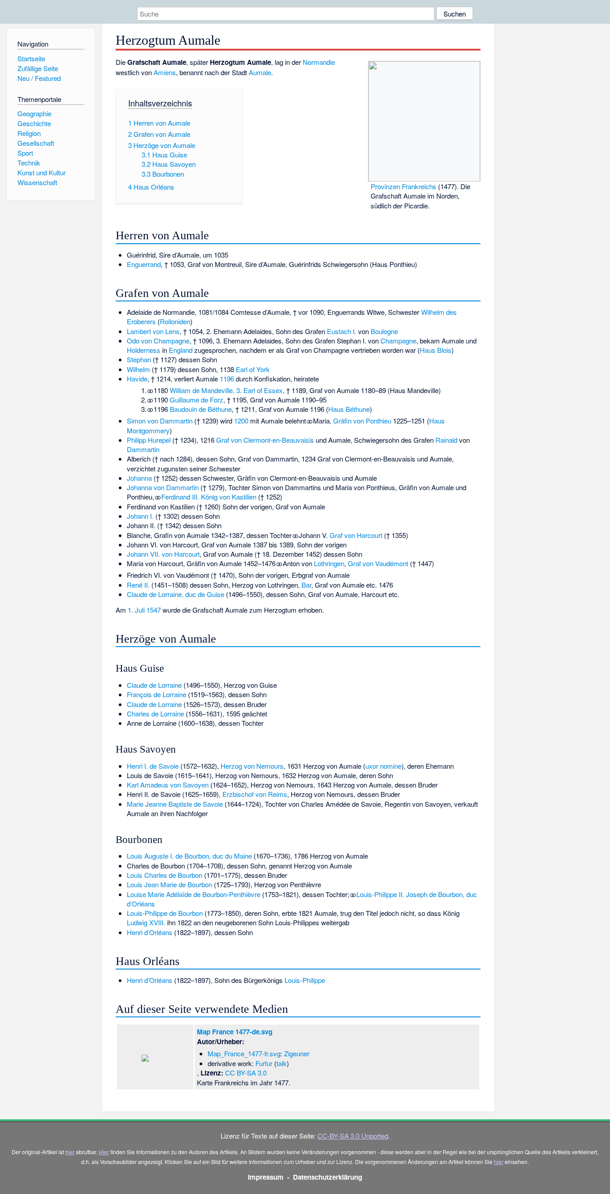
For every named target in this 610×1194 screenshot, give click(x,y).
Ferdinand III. (180, 496)
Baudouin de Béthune (201, 409)
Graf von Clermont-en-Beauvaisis (265, 440)
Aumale (260, 72)
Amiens (165, 72)
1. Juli (136, 609)
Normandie (319, 62)
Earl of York (253, 369)
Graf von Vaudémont (378, 563)
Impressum (266, 1177)
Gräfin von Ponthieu (362, 420)
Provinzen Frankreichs (403, 186)
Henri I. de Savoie (153, 766)
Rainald (446, 440)
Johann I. (140, 516)
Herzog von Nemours (252, 766)
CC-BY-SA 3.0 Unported (353, 1135)
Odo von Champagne (158, 340)
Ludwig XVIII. (146, 922)
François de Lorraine (156, 694)
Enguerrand (144, 264)
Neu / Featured (39, 78)
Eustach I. (341, 331)
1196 (227, 378)
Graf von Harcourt (356, 535)
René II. (138, 584)
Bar (306, 584)
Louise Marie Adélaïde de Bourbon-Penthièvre (193, 894)
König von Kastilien (228, 496)
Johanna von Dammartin (163, 487)
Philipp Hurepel (149, 440)
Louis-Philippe (304, 980)
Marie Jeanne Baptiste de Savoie (175, 804)
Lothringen (329, 563)
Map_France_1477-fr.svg (244, 1053)
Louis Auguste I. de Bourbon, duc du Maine (189, 855)
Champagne (398, 340)
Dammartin (143, 449)
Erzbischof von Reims (254, 794)
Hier (104, 1152)
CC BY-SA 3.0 (246, 1072)
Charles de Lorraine (155, 713)
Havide (137, 378)
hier (70, 1152)
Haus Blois (435, 350)
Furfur (263, 1063)
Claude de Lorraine (154, 685)
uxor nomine (383, 766)
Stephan (139, 359)
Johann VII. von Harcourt (163, 554)
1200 (241, 420)
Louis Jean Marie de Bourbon (169, 884)
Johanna (139, 478)
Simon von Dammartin (159, 420)
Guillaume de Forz (196, 399)
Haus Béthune (349, 409)
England (180, 350)
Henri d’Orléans (149, 932)
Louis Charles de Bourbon (164, 875)
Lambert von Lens (153, 331)
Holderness (143, 350)
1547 (153, 609)
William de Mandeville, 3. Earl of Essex (226, 390)
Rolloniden (175, 321)
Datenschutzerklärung (327, 1177)
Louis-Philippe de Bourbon (165, 913)
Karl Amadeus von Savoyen (168, 784)
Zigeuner (296, 1053)
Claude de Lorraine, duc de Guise (175, 594)
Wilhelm (138, 369)
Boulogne (384, 331)
